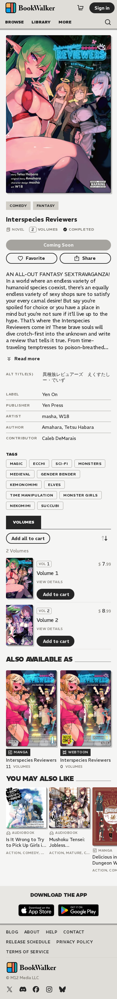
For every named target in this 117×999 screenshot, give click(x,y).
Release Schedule (28, 942)
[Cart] (80, 7)
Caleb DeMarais (59, 438)
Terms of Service (27, 952)
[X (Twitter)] (9, 989)
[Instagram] (49, 989)
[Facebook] (36, 989)
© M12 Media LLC (22, 978)
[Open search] (108, 22)
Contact (74, 932)
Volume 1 (47, 573)
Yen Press (52, 405)
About (32, 932)
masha (49, 416)
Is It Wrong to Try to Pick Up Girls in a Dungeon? (25, 842)
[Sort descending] (104, 538)
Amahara (52, 427)
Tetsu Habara (79, 427)
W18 (64, 416)
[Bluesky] (62, 989)
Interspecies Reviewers (31, 760)
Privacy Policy (74, 942)
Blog (12, 932)
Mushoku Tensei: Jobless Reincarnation (67, 842)
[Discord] (22, 989)
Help (52, 932)
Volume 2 (47, 620)
